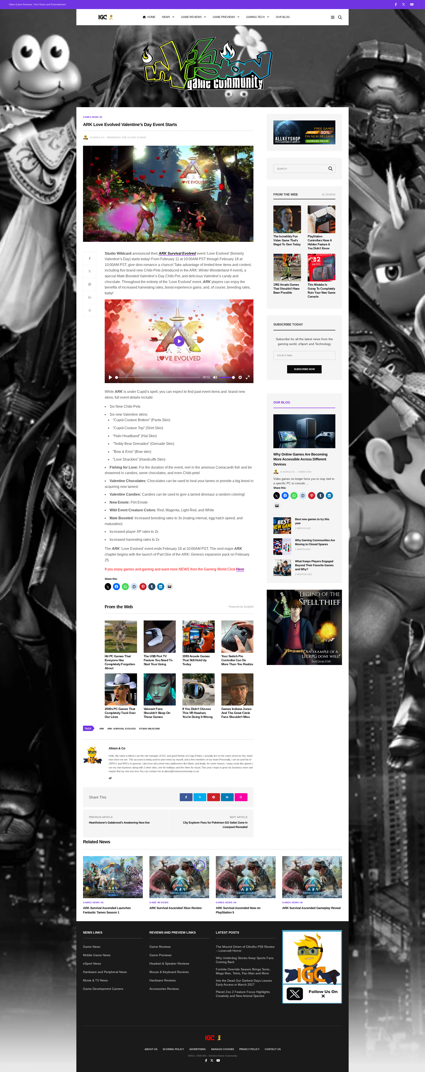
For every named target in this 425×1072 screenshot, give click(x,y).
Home (151, 17)
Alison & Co (97, 137)
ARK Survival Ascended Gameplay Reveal (311, 908)
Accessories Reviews (164, 989)
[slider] (157, 377)
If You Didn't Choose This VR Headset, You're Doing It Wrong (197, 713)
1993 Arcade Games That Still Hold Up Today (196, 660)
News (166, 17)
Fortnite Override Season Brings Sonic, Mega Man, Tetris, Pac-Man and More (243, 971)
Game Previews (224, 17)
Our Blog (283, 17)
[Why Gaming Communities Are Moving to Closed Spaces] (282, 546)
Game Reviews (191, 17)
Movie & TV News (95, 980)
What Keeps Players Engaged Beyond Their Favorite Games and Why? (314, 565)
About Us (151, 1049)
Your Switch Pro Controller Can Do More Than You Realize (237, 660)
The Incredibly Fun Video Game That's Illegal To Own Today (286, 240)
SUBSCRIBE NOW (304, 369)
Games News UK (92, 117)
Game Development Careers (103, 989)
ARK (101, 728)
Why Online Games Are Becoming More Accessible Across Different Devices (300, 459)
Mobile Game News (96, 955)
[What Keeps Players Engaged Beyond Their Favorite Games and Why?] (282, 567)
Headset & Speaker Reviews (169, 963)
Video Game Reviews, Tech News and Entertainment (37, 4)
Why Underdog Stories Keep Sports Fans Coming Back (245, 960)
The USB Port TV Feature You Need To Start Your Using (158, 660)
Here (240, 569)
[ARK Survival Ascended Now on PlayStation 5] (246, 877)
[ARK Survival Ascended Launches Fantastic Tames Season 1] (113, 877)
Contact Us (273, 1049)
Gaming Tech (255, 17)
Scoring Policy (173, 1049)
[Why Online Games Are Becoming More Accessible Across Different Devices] (304, 431)
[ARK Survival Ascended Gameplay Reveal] (312, 877)
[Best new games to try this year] (282, 525)
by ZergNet (328, 194)
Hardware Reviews (162, 980)
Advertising (197, 1049)
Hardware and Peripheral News (105, 972)
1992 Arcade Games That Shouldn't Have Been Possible (286, 288)
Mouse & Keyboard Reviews (169, 972)
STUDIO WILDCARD (149, 728)
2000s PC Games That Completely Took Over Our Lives (120, 713)
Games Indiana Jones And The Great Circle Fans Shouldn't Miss (236, 713)
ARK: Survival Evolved (121, 728)
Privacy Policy (249, 1049)
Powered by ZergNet (241, 606)
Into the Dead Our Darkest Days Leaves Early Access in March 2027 (244, 982)
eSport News (92, 963)
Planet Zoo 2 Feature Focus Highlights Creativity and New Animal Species (243, 994)
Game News (91, 946)
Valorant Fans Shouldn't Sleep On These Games (157, 713)
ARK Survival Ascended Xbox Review (175, 908)
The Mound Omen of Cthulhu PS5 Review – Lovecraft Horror (245, 948)
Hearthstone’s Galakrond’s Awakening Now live (119, 822)
